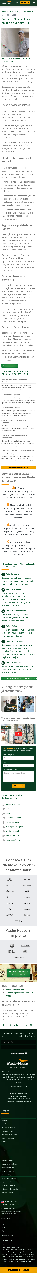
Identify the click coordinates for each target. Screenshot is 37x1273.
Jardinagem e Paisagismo (15, 827)
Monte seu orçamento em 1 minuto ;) (18, 973)
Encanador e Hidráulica (14, 818)
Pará (32, 1254)
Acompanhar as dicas (17, 1053)
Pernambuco (11, 1257)
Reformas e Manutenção (9, 1189)
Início (3, 11)
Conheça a (18, 1086)
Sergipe (16, 1261)
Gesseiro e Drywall (12, 822)
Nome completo (8, 755)
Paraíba (4, 1257)
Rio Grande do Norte (8, 1259)
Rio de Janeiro (27, 11)
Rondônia (17, 1259)
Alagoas (8, 1249)
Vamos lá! (18, 786)
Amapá (20, 1249)
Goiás (23, 1252)
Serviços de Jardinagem (9, 1178)
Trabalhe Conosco (7, 1138)
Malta (3, 1228)
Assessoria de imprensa (9, 1135)
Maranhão (28, 1252)
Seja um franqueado (8, 1127)
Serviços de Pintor (7, 1168)
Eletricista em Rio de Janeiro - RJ (17, 1025)
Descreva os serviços (10, 770)
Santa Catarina (8, 1261)
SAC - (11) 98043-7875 (19, 1093)
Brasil (3, 1224)
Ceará (29, 1249)
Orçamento (25, 2)
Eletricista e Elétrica (13, 809)
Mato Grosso (26, 1254)
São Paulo (22, 1261)
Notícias (4, 1124)
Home (3, 1117)
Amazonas (14, 1249)
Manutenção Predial (13, 840)
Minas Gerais (5, 1254)
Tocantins (29, 1261)
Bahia (25, 1249)
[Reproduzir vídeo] (18, 734)
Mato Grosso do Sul (16, 1254)
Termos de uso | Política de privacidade (18, 1101)
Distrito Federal (6, 1252)
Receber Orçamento (17, 467)
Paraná (21, 1257)
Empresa (4, 1120)
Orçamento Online (7, 1131)
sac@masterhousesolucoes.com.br (18, 1098)
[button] (18, 734)
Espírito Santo (16, 1252)
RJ (17, 11)
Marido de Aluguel (7, 1175)
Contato (4, 1142)
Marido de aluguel (12, 831)
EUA (2, 1231)
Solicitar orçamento (10, 366)
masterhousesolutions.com (10, 1204)
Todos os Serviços (7, 1193)
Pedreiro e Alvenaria (8, 1157)
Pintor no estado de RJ (15, 989)
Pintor (11, 11)
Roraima (23, 1259)
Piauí (17, 1257)
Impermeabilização (13, 835)
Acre (3, 1249)
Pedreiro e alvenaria (13, 804)
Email (5, 762)
